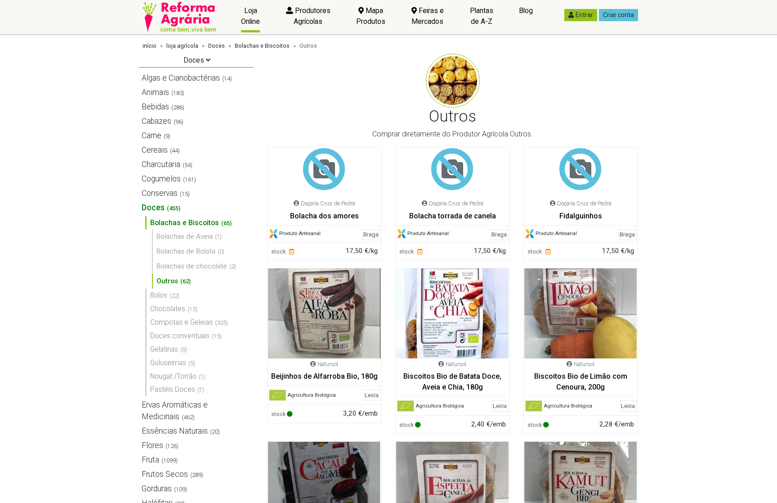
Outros (167, 281)
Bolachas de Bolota (185, 251)
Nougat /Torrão (173, 376)
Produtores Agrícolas (311, 16)
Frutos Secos (165, 474)
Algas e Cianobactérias (181, 77)
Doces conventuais (180, 335)
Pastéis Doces (172, 389)
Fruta (150, 459)
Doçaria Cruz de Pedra (328, 203)
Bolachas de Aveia (184, 236)
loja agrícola (182, 45)
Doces (216, 45)
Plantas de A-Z (481, 16)
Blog (526, 10)
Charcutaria (161, 164)
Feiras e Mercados (427, 16)
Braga (371, 234)
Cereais (155, 149)
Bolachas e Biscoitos (262, 45)
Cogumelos (161, 178)
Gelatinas (164, 349)
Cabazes (156, 121)
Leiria (372, 395)
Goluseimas (168, 362)
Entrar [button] (584, 14)
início (149, 45)
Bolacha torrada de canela (452, 216)
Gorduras (157, 488)
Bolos (158, 295)
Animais (155, 92)
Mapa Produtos (370, 16)
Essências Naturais (175, 430)
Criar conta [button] (618, 14)
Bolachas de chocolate (191, 266)
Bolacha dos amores (324, 216)
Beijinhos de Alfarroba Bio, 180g (324, 376)
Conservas (160, 193)
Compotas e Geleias (181, 322)
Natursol (327, 364)
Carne (151, 135)
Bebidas (155, 106)
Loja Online (250, 16)
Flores (152, 445)
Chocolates (167, 308)
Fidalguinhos (580, 216)
